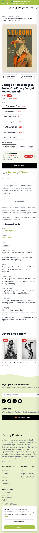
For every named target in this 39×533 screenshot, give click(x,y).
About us (5, 470)
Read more (6, 193)
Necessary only (19, 522)
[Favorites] (32, 8)
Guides (4, 480)
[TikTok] (9, 401)
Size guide (21, 201)
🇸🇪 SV (3, 2)
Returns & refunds (27, 477)
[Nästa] (35, 352)
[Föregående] (4, 352)
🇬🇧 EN (7, 2)
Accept (19, 527)
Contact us (6, 484)
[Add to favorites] (34, 173)
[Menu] (4, 8)
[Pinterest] (14, 401)
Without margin (9, 147)
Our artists (5, 474)
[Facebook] (20, 401)
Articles (4, 477)
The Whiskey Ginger (9, 230)
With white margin (26, 147)
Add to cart (19, 166)
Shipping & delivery (28, 474)
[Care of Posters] (19, 435)
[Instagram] (4, 401)
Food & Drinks (6, 238)
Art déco (5, 245)
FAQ (22, 470)
